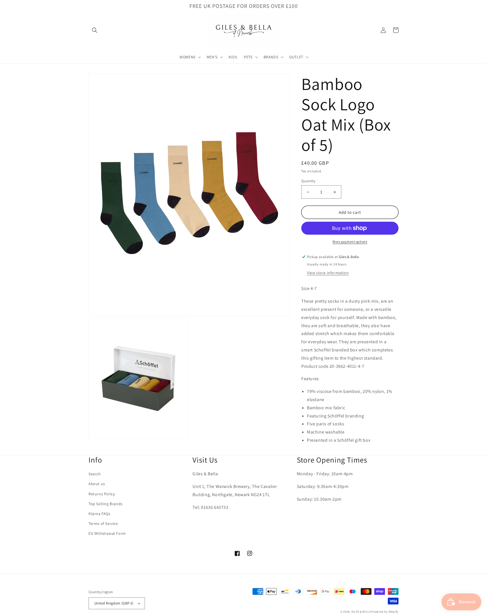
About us (96, 483)
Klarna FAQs (99, 513)
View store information (328, 272)
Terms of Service (103, 523)
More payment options (350, 241)
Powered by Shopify (385, 611)
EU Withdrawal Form (107, 533)
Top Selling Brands (105, 503)
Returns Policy (101, 493)
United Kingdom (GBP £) (114, 603)
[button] (94, 30)
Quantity (308, 181)
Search (94, 473)
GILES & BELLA (361, 611)
